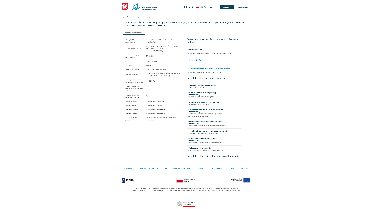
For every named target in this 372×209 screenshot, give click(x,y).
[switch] (185, 7)
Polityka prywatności (217, 168)
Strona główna (138, 17)
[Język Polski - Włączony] (197, 7)
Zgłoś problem (245, 168)
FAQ (232, 168)
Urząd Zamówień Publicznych (148, 168)
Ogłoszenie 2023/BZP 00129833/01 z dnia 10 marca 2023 (209, 68)
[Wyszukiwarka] (211, 7)
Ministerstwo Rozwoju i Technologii (177, 168)
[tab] (134, 32)
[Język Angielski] (202, 7)
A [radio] (188, 8)
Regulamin (199, 168)
